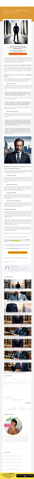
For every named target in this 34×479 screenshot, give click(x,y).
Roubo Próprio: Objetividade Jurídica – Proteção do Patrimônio (12, 462)
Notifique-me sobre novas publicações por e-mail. (17, 400)
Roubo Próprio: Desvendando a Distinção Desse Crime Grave (12, 469)
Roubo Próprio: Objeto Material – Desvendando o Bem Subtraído (12, 459)
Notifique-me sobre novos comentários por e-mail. (8, 398)
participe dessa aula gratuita (13, 248)
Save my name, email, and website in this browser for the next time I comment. (17, 382)
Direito (4, 15)
